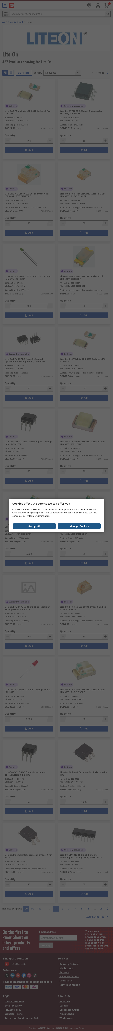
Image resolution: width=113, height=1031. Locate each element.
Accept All (34, 526)
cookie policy (22, 515)
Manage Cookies (79, 526)
